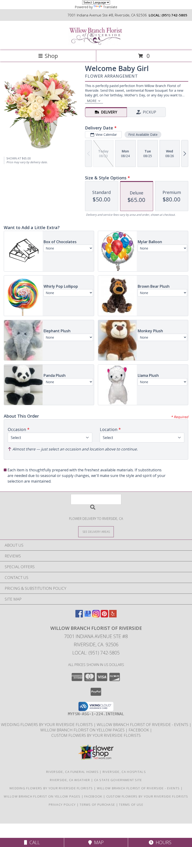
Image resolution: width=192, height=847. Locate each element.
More (91, 100)
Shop (51, 56)
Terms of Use (131, 804)
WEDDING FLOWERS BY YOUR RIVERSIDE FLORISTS (47, 724)
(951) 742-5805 (174, 15)
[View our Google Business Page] (87, 616)
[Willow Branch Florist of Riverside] (96, 43)
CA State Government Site (118, 780)
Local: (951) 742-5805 (96, 653)
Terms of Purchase (97, 804)
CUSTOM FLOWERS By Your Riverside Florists (96, 735)
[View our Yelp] (113, 616)
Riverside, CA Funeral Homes (72, 772)
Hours (162, 842)
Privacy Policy (62, 804)
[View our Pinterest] (104, 616)
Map (98, 842)
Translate (110, 7)
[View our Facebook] (79, 616)
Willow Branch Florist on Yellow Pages (83, 730)
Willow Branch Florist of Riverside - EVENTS (143, 724)
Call (33, 842)
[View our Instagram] (96, 616)
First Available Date (143, 134)
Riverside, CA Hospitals (124, 772)
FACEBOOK (139, 730)
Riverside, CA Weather (70, 780)
